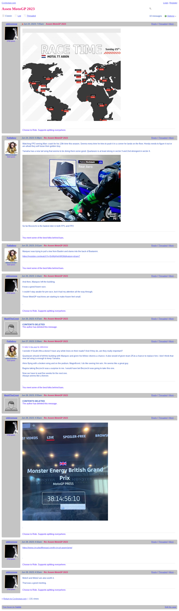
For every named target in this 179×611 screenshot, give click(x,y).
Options (170, 16)
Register (173, 3)
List (19, 16)
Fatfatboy (11, 138)
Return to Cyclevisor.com (15, 599)
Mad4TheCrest (11, 319)
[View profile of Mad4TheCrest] (11, 333)
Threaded (31, 16)
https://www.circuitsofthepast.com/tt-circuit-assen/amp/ (47, 547)
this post (34, 347)
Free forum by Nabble (12, 607)
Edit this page (170, 607)
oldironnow (11, 24)
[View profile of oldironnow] (11, 38)
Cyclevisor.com (9, 3)
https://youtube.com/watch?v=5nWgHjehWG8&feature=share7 (51, 256)
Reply (154, 24)
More (171, 24)
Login (165, 3)
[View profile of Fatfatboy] (11, 152)
